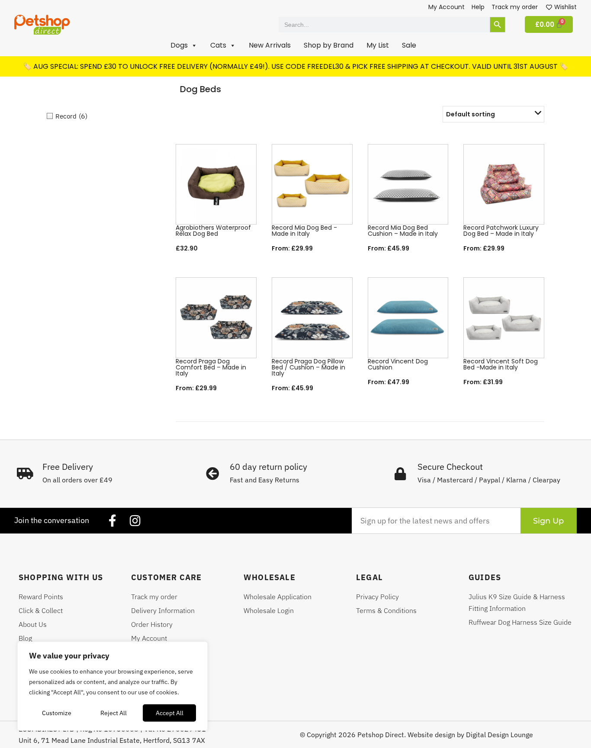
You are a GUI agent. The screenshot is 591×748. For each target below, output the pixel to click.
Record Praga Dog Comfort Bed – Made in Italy (211, 367)
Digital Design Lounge (499, 734)
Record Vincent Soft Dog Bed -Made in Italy (500, 364)
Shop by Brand (328, 45)
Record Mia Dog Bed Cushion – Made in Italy (403, 230)
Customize (56, 713)
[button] (184, 45)
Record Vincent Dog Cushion (398, 364)
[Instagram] (135, 521)
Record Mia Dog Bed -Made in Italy (304, 230)
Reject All (113, 713)
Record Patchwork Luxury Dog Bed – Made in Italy (501, 230)
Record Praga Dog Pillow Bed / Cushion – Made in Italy (308, 367)
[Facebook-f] (112, 521)
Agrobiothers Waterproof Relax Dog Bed (213, 230)
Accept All (169, 713)
